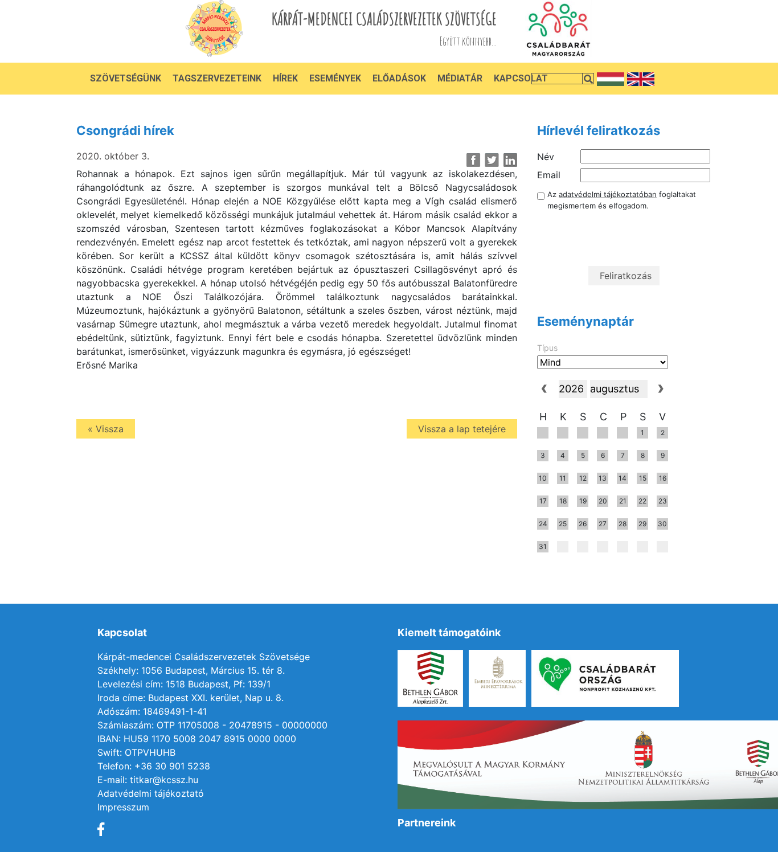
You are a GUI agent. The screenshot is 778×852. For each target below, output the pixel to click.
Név (545, 156)
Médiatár (459, 78)
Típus (547, 348)
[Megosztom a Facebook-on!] (473, 160)
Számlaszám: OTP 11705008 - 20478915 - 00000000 (212, 725)
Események (335, 78)
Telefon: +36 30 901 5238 (153, 766)
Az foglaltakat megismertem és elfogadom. (621, 200)
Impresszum (123, 807)
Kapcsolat (521, 78)
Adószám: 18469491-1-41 (152, 711)
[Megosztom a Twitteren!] (492, 160)
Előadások (399, 78)
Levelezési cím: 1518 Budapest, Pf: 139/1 (184, 684)
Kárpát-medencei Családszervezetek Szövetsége (203, 656)
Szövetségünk (125, 78)
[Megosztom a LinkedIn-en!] (510, 160)
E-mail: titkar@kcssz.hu (147, 779)
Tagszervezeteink (217, 78)
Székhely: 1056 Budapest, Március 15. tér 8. (191, 670)
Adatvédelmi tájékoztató (150, 793)
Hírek (285, 78)
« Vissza (106, 429)
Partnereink (427, 823)
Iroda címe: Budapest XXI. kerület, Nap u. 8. (190, 697)
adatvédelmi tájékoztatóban (608, 194)
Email (548, 175)
